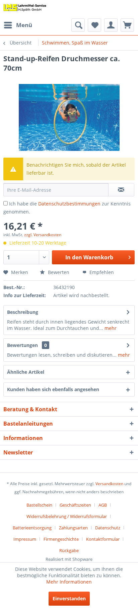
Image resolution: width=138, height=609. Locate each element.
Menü (24, 25)
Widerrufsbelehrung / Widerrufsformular (66, 516)
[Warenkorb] (127, 25)
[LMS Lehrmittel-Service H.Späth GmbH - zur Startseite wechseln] (25, 9)
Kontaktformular (103, 539)
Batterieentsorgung (32, 528)
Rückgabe (69, 550)
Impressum (24, 539)
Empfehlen (101, 272)
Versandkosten (109, 484)
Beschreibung (22, 312)
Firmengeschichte (61, 539)
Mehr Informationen (69, 582)
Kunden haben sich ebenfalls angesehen (53, 389)
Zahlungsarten (73, 528)
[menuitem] (18, 25)
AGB (102, 505)
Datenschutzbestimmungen (69, 203)
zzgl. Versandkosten (42, 235)
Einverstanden (69, 598)
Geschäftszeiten (75, 505)
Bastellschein (39, 505)
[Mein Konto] (111, 25)
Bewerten (58, 272)
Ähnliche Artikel (25, 372)
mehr (110, 328)
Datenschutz (107, 528)
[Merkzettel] (94, 25)
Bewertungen (22, 345)
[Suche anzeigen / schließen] (78, 25)
